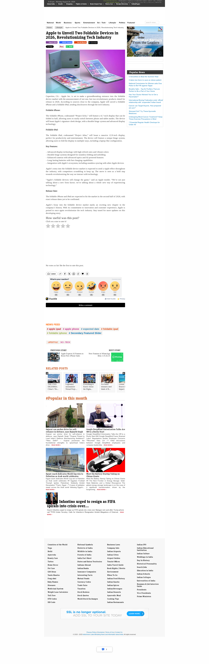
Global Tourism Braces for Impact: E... (125, 386)
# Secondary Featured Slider (85, 333)
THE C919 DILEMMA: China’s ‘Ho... (53, 386)
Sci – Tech (101, 23)
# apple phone (71, 329)
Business (68, 23)
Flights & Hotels (81, 4)
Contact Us (118, 632)
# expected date (90, 329)
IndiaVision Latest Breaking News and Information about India (103, 634)
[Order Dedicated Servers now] (145, 56)
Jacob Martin (81, 42)
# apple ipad (54, 329)
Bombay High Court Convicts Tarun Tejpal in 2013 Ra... (142, 2)
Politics (122, 23)
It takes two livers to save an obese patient (145, 80)
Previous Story (58, 350)
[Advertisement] (121, 13)
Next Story (114, 350)
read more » (56, 445)
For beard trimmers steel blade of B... (106, 386)
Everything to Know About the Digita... (88, 386)
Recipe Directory (122, 4)
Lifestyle (112, 23)
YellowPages (135, 4)
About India (51, 4)
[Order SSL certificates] (104, 618)
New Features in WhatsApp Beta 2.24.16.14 (99, 354)
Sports (77, 23)
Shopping (69, 4)
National (50, 23)
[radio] (48, 226)
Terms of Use (109, 632)
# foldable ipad (109, 329)
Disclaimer (100, 632)
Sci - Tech (65, 342)
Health (60, 4)
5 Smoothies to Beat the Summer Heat (143, 77)
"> (74, 47)
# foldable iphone (57, 333)
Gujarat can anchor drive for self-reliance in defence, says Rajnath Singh (64, 430)
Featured (131, 23)
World (58, 23)
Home (49, 27)
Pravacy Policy (91, 632)
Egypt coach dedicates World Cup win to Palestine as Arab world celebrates (64, 475)
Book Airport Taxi (96, 4)
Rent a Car (109, 4)
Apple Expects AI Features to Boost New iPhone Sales (72, 354)
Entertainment (89, 23)
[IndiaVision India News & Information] (59, 14)
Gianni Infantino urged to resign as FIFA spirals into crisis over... (81, 503)
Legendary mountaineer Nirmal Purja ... (71, 386)
